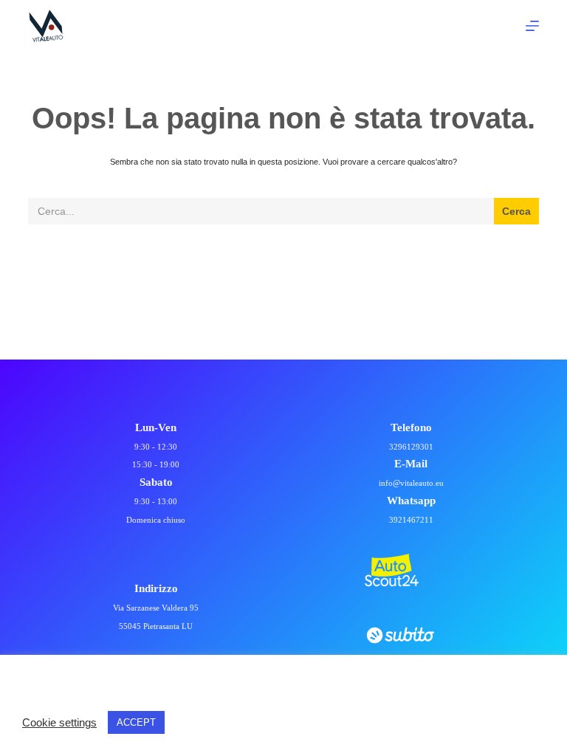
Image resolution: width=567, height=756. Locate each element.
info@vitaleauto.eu (411, 482)
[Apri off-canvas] (532, 25)
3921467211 (411, 519)
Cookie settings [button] (59, 723)
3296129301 (411, 446)
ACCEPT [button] (136, 722)
